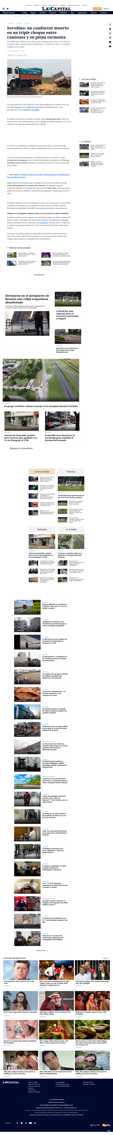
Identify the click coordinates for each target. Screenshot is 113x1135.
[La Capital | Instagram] (26, 1123)
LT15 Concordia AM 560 (62, 1086)
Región (33, 12)
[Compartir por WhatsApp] (110, 33)
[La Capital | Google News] (35, 1123)
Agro (72, 12)
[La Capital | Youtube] (30, 1123)
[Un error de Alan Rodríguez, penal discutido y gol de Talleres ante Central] (71, 520)
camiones (30, 107)
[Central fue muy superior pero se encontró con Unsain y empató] (92, 155)
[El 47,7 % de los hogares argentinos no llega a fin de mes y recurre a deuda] (42, 886)
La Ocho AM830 (60, 1082)
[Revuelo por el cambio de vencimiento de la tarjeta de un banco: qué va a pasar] (92, 93)
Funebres (63, 5)
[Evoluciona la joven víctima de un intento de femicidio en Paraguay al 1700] (71, 571)
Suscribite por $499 (97, 8)
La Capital (10, 23)
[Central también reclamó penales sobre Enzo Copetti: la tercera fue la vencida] (71, 511)
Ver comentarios (39, 274)
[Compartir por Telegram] (110, 37)
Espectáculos (82, 12)
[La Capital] (56, 8)
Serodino (27, 23)
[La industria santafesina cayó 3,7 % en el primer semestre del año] (42, 921)
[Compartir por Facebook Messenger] (110, 42)
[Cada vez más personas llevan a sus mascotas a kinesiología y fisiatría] (42, 834)
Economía (52, 12)
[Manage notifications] (108, 1131)
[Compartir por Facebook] (110, 24)
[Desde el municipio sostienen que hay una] (42, 799)
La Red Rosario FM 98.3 (62, 1084)
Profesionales (53, 5)
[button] (4, 9)
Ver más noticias (41, 950)
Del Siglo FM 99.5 (88, 1082)
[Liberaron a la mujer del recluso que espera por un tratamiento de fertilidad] (42, 938)
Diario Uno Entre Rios (34, 1086)
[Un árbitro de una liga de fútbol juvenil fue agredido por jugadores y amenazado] (42, 580)
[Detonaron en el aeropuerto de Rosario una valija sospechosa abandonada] (27, 323)
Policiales (63, 12)
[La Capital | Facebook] (17, 1123)
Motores (37, 5)
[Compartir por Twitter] (110, 29)
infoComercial (32, 1090)
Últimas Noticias (9, 12)
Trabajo (44, 5)
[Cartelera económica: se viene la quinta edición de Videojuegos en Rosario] (42, 869)
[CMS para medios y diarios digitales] (95, 1125)
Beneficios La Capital (74, 5)
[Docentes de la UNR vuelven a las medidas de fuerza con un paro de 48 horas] (42, 816)
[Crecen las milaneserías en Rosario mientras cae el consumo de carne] (92, 101)
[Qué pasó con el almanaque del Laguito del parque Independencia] (68, 342)
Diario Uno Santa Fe (34, 1084)
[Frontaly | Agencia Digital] (105, 1125)
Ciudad (24, 12)
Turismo (84, 5)
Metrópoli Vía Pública (34, 1092)
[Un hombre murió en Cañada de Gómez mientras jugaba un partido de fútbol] (22, 263)
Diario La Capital (33, 1082)
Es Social (103, 12)
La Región (19, 23)
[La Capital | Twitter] (21, 1123)
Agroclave (31, 1088)
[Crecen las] (42, 694)
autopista (44, 222)
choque (17, 107)
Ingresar (106, 8)
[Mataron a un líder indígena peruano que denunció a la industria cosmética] (92, 164)
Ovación (42, 12)
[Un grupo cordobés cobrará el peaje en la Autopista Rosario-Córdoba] (41, 384)
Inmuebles (29, 5)
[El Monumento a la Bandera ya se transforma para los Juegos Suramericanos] (42, 659)
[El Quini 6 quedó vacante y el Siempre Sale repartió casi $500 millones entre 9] (42, 903)
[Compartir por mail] (110, 46)
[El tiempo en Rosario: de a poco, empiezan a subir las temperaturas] (42, 851)
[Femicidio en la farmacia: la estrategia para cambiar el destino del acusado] (62, 427)
